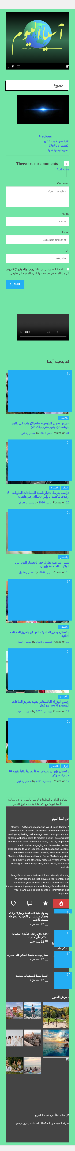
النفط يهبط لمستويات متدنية (32, 976)
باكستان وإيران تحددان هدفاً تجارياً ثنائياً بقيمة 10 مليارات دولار (39, 773)
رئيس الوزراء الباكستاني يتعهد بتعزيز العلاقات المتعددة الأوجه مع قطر (40, 704)
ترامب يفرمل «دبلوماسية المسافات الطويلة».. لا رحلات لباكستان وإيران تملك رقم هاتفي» (38, 495)
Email (65, 232)
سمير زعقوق (27, 432)
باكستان (64, 418)
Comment (63, 183)
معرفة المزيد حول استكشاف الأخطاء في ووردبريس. (42, 1123)
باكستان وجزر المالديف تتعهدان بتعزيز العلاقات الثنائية (39, 634)
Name (65, 213)
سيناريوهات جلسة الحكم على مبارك (27, 955)
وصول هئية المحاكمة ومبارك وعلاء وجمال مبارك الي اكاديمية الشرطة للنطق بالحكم (28, 916)
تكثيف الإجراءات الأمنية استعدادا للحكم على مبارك (30, 935)
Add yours (63, 169)
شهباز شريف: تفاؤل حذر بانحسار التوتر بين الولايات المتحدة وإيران (42, 564)
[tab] (61, 903)
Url (67, 250)
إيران (65, 487)
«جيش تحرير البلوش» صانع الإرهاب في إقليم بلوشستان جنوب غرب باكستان (40, 425)
